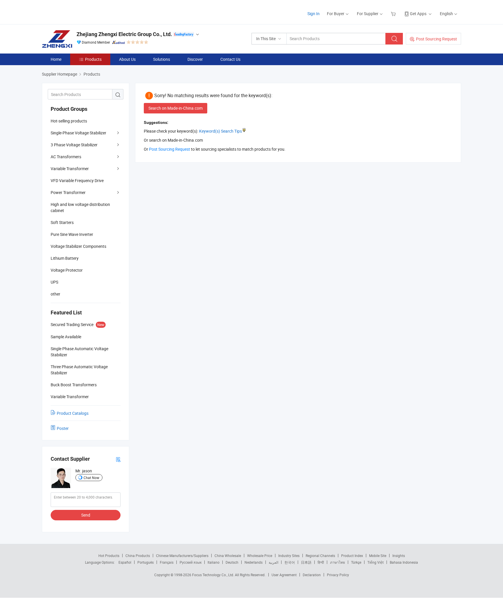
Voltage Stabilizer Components (78, 246)
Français (166, 562)
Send (85, 515)
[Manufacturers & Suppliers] (79, 11)
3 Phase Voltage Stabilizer (74, 144)
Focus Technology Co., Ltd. (213, 574)
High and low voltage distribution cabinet (80, 207)
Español (124, 562)
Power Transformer (68, 192)
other (55, 294)
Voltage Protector (67, 270)
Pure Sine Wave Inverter (72, 234)
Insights (398, 555)
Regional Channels (320, 555)
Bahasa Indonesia (404, 562)
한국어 (289, 562)
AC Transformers (66, 156)
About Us (127, 59)
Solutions (161, 59)
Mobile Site (377, 555)
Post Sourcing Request (436, 39)
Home (56, 59)
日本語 (306, 562)
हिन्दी (321, 562)
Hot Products (108, 555)
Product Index (352, 555)
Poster (63, 428)
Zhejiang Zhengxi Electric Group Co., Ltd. (124, 34)
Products (93, 59)
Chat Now (91, 477)
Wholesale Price (259, 555)
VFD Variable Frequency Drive (77, 180)
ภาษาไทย (337, 562)
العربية (273, 562)
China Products (137, 555)
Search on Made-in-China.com (175, 108)
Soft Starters (62, 222)
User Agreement (284, 574)
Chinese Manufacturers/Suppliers (182, 555)
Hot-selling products (69, 121)
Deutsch (232, 562)
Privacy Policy (338, 574)
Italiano (213, 562)
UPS (54, 282)
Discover (195, 59)
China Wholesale (228, 555)
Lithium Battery (65, 258)
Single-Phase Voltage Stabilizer (78, 133)
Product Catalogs (72, 413)
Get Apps (418, 13)
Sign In (313, 13)
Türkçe (356, 562)
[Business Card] (118, 459)
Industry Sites (289, 555)
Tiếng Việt (375, 562)
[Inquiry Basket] (394, 13)
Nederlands (254, 562)
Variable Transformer (70, 168)
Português (145, 562)
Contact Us (230, 59)
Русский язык (190, 562)
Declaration (312, 574)
